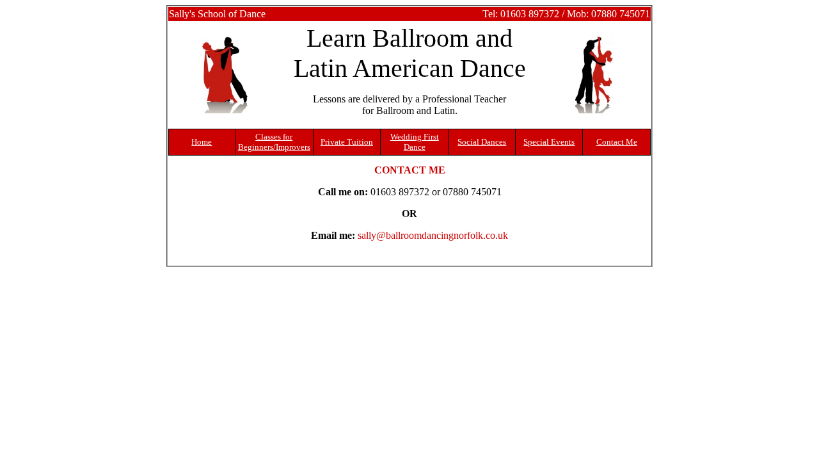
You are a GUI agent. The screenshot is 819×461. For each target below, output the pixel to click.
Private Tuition (347, 142)
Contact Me (616, 142)
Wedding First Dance (414, 142)
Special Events (549, 142)
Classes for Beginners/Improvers (274, 142)
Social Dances (481, 142)
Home (201, 142)
